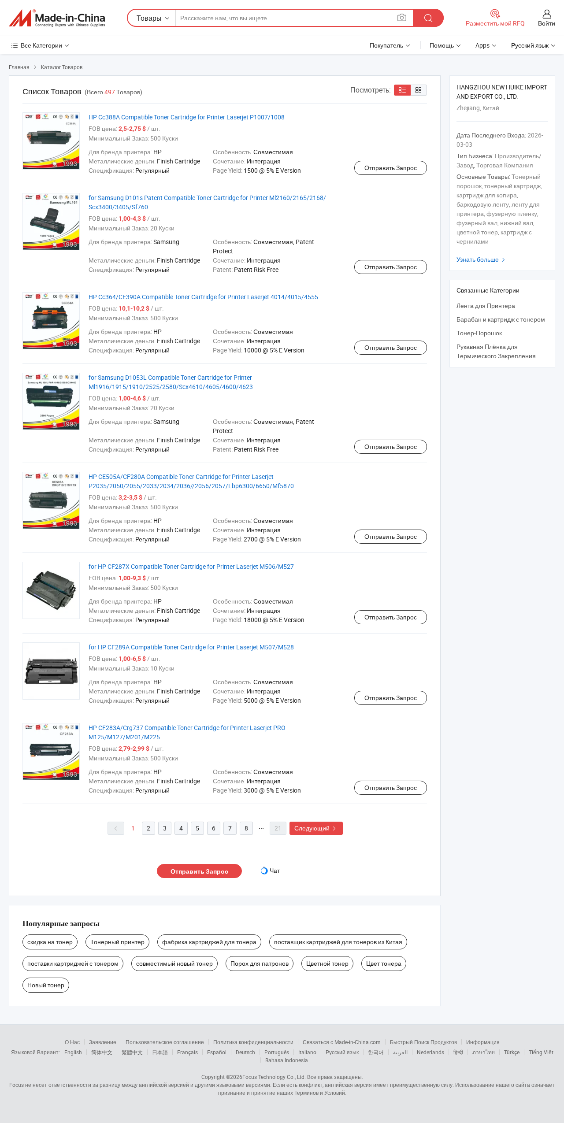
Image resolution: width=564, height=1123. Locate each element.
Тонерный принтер (117, 942)
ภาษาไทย (483, 1052)
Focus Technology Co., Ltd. (274, 1076)
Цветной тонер (327, 963)
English (73, 1052)
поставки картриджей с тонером (73, 963)
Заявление (102, 1041)
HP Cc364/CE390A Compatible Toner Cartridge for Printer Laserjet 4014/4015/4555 (203, 297)
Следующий (316, 828)
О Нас (72, 1041)
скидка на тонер (50, 942)
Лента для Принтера (485, 305)
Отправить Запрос (390, 167)
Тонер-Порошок (479, 333)
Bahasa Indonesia (286, 1060)
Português (276, 1052)
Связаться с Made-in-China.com (342, 1041)
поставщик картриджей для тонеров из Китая (338, 942)
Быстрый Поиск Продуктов (423, 1041)
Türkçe (511, 1052)
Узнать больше (481, 259)
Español (216, 1052)
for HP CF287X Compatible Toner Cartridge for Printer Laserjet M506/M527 (191, 566)
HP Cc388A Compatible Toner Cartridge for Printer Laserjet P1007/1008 (187, 117)
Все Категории (41, 45)
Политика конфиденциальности (253, 1041)
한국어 (376, 1052)
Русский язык (342, 1052)
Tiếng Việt (541, 1052)
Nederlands (430, 1052)
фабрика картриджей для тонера (209, 942)
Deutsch (245, 1052)
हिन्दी (458, 1052)
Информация (483, 1041)
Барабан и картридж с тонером (500, 319)
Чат (275, 870)
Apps (482, 45)
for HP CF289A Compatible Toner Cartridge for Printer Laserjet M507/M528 (191, 647)
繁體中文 (132, 1052)
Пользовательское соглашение (165, 1041)
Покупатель (386, 45)
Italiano (307, 1052)
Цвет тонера (383, 963)
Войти (546, 23)
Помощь (442, 45)
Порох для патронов (259, 963)
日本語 (160, 1052)
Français (187, 1052)
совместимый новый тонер (174, 963)
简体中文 (101, 1052)
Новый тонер (45, 985)
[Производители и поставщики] (57, 18)
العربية (400, 1052)
